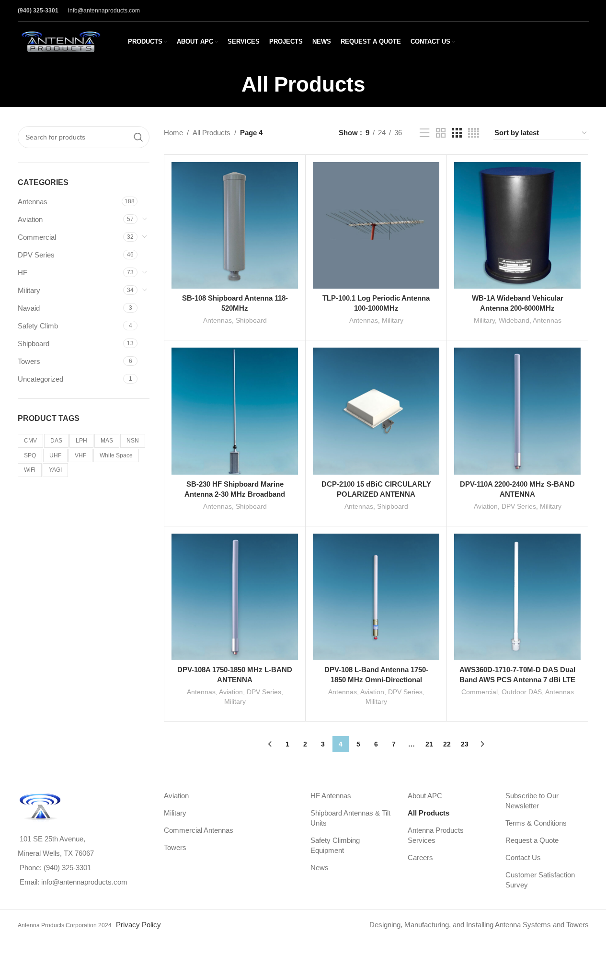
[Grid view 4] (473, 133)
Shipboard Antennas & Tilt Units (350, 818)
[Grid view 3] (456, 133)
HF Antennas (330, 796)
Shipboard (33, 343)
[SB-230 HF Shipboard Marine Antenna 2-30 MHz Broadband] (235, 411)
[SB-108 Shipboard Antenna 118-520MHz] (235, 225)
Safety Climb (38, 326)
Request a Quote (532, 840)
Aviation (30, 219)
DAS (56, 440)
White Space (116, 455)
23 (465, 744)
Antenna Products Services (436, 835)
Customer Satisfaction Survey (540, 880)
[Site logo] (61, 41)
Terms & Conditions (536, 823)
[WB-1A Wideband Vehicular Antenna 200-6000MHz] (517, 225)
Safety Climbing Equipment (335, 845)
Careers (420, 857)
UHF (55, 455)
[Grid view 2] (441, 133)
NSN (132, 440)
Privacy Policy (138, 925)
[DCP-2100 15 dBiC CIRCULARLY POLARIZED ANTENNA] (376, 411)
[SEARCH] (138, 137)
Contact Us (523, 857)
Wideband (514, 320)
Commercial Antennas (198, 830)
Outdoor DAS (522, 692)
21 (429, 744)
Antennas (32, 202)
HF (22, 272)
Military (29, 290)
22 (447, 744)
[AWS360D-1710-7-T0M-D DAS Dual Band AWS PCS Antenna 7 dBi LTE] (517, 597)
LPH (81, 440)
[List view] (424, 133)
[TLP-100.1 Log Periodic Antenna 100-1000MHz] (376, 225)
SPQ (30, 455)
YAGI (55, 469)
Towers (29, 361)
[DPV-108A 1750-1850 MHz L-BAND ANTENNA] (235, 597)
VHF (80, 455)
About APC (425, 796)
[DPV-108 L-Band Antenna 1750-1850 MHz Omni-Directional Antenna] (376, 597)
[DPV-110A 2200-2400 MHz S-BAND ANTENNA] (517, 411)
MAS (107, 440)
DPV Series (36, 255)
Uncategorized (40, 379)
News (319, 867)
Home (173, 132)
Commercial (37, 237)
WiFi (29, 469)
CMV (30, 440)
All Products (211, 132)
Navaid (29, 308)
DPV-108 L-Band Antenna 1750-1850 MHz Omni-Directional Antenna (376, 679)
